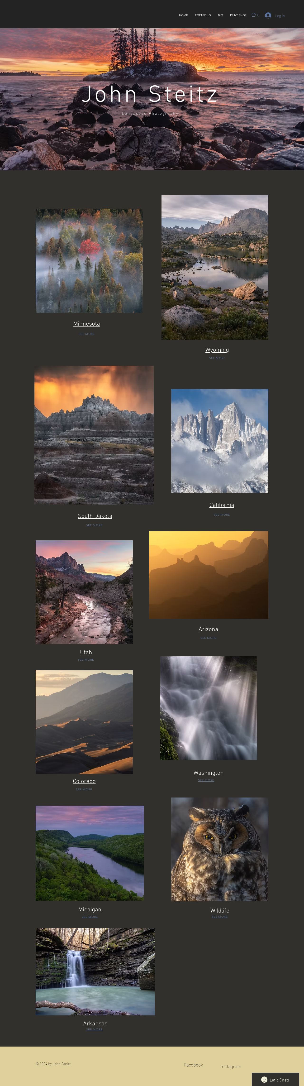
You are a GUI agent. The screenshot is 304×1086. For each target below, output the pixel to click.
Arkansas (95, 1024)
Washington (209, 773)
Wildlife (219, 911)
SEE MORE (87, 334)
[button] (202, 15)
